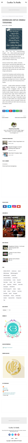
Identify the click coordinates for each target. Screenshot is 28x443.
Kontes (14, 288)
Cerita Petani (15, 277)
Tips (4, 300)
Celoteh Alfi (13, 275)
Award (19, 271)
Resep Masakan (6, 295)
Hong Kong (9, 284)
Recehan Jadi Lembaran (14, 258)
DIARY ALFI (5, 388)
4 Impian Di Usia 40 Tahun (15, 252)
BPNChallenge (6, 273)
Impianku (14, 284)
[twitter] (9, 206)
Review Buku (18, 295)
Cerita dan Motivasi (7, 277)
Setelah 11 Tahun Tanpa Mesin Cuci (16, 141)
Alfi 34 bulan (5, 389)
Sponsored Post (11, 297)
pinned (10, 293)
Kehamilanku (12, 286)
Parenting (5, 293)
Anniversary (14, 271)
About (16, 438)
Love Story (19, 291)
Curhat (6, 16)
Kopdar (19, 288)
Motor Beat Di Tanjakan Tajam (15, 153)
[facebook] (5, 206)
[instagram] (14, 206)
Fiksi (14, 282)
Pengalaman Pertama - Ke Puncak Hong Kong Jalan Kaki (16, 247)
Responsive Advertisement (14, 9)
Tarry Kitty (6, 25)
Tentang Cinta (18, 297)
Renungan (15, 293)
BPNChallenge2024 (14, 273)
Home (3, 16)
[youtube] (19, 206)
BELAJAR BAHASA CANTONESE (9, 393)
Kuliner (9, 291)
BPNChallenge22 (7, 275)
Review (12, 295)
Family (11, 282)
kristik (5, 291)
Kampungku (6, 286)
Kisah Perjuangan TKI (7, 288)
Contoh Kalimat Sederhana (8, 394)
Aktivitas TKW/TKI (7, 271)
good (4, 284)
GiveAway (19, 282)
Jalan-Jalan (20, 284)
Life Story (14, 291)
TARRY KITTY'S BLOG (18, 440)
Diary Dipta (6, 282)
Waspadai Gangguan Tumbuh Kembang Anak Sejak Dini (15, 147)
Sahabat (5, 297)
